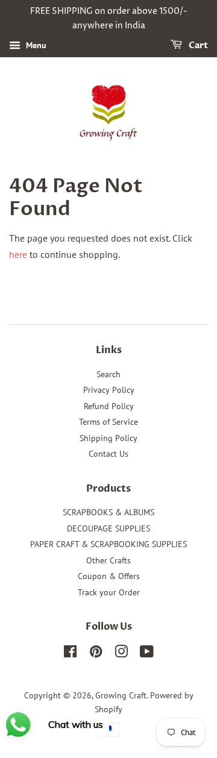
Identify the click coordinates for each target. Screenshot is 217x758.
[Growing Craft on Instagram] (121, 653)
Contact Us (108, 453)
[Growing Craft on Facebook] (70, 653)
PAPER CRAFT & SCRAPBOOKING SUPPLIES (108, 544)
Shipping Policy (108, 438)
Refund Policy (109, 406)
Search (108, 374)
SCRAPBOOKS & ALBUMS (108, 512)
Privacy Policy (108, 389)
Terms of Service (108, 421)
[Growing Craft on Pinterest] (95, 653)
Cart (197, 45)
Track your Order (109, 592)
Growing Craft (120, 695)
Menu (35, 45)
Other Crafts (108, 560)
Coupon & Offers (109, 576)
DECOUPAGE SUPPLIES (108, 528)
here (18, 254)
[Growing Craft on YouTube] (147, 653)
